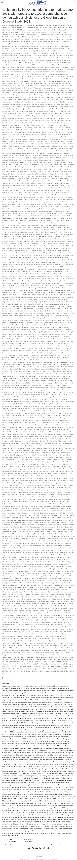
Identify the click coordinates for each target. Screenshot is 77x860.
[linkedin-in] (40, 848)
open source (38, 859)
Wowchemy (27, 859)
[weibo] (48, 848)
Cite (4, 678)
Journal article (28, 839)
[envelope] (36, 848)
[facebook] (32, 848)
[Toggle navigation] (2, 2)
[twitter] (28, 848)
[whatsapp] (44, 848)
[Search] (75, 2)
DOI (9, 678)
